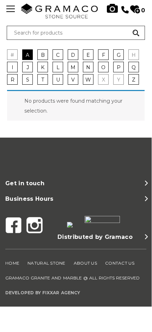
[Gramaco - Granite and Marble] (75, 16)
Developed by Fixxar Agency (42, 292)
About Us (85, 263)
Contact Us (119, 263)
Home (12, 263)
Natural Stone (47, 263)
